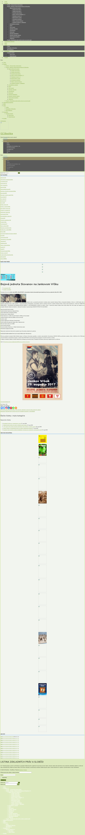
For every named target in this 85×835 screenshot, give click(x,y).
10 (15, 738)
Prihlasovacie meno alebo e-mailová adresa (10, 772)
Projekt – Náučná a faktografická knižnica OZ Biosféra (17, 67)
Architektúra (4, 181)
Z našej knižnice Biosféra (6, 255)
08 (13, 736)
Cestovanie (4, 183)
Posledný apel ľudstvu (16, 73)
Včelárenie (4, 243)
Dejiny (9, 86)
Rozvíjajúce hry (10, 149)
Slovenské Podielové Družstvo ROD (9, 233)
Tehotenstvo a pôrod (6, 239)
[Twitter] (4, 408)
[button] (42, 60)
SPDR (4, 104)
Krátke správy (4, 204)
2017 (2, 754)
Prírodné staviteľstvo (12, 94)
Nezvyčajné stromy (5, 208)
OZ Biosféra (7, 133)
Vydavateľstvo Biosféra (9, 41)
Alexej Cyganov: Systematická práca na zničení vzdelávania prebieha (17, 428)
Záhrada (3, 256)
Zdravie (3, 258)
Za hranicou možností (15, 80)
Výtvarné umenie (9, 113)
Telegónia (3, 241)
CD (7, 152)
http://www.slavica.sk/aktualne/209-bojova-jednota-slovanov (17, 342)
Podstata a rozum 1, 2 (15, 77)
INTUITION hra (9, 110)
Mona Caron (11, 115)
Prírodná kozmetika (11, 147)
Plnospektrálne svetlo (6, 216)
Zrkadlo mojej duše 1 (15, 70)
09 (14, 738)
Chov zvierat (11, 88)
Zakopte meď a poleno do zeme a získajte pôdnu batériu (15, 425)
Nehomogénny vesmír (15, 78)
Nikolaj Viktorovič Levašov (13, 69)
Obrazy (8, 151)
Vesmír (3, 247)
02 (5, 736)
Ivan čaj (3, 202)
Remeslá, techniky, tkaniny (14, 96)
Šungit (8, 144)
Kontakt (6, 57)
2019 (2, 750)
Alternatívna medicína (6, 179)
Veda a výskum (5, 245)
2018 (2, 752)
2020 (2, 748)
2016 (2, 756)
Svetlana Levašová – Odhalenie (18, 83)
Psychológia (4, 224)
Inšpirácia (3, 201)
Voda (2, 249)
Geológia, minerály (12, 89)
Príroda (3, 218)
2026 (2, 736)
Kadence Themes (23, 770)
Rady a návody (4, 226)
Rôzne (3, 231)
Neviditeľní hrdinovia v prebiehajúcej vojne (12, 423)
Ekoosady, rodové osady (6, 195)
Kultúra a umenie (5, 206)
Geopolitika (3, 197)
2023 (2, 742)
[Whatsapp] (13, 408)
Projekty (5, 64)
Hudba (7, 107)
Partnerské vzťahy (5, 212)
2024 (2, 740)
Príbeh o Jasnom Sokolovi (16, 81)
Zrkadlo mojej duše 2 (15, 72)
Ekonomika (4, 193)
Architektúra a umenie (14, 24)
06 (10, 736)
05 (9, 736)
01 (3, 736)
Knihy (8, 143)
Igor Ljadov (3, 199)
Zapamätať (4, 777)
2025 (2, 738)
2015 (2, 758)
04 (7, 736)
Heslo (2, 775)
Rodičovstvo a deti (5, 229)
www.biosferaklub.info (5, 401)
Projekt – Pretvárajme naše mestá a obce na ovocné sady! (19, 40)
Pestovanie (10, 93)
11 (17, 738)
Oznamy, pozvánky (5, 210)
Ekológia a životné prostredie (8, 191)
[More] (15, 408)
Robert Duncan (13, 56)
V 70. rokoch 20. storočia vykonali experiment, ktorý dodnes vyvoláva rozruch (19, 426)
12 (18, 738)
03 (6, 736)
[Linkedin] (9, 408)
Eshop (5, 141)
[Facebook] (2, 408)
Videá (6, 44)
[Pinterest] (11, 408)
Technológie (4, 237)
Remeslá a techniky (5, 228)
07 (11, 736)
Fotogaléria (5, 112)
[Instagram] (6, 408)
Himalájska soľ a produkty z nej (13, 146)
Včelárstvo (10, 99)
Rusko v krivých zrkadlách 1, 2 (17, 75)
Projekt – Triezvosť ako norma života (13, 65)
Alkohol (3, 177)
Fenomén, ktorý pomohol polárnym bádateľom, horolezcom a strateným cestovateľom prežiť (22, 430)
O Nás (4, 62)
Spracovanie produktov (13, 97)
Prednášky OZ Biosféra (11, 109)
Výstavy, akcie (4, 253)
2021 (2, 746)
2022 (2, 744)
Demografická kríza (5, 189)
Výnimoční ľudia (5, 251)
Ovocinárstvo (11, 91)
